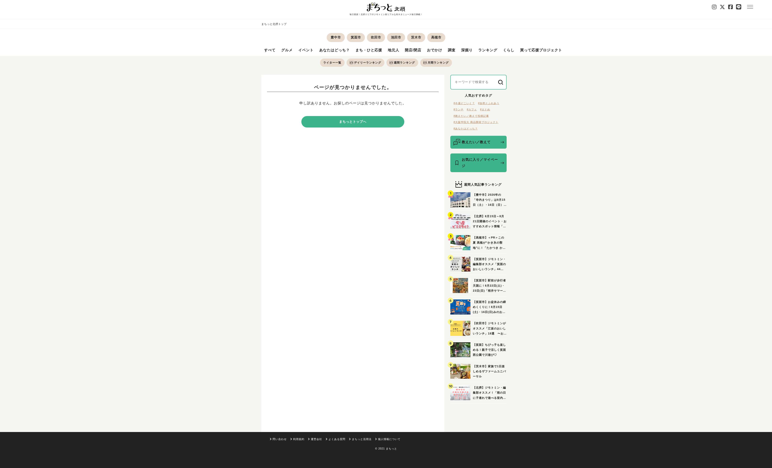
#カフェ (472, 109)
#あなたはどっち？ (466, 128)
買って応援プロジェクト (541, 50)
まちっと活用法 (362, 439)
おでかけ (434, 50)
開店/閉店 (413, 50)
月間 (438, 62)
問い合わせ (280, 439)
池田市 (396, 37)
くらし (508, 50)
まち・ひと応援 (368, 50)
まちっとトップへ (352, 121)
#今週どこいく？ (464, 103)
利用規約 (298, 439)
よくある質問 (337, 439)
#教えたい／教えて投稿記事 (471, 115)
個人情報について (389, 439)
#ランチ (459, 109)
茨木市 (416, 37)
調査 (452, 50)
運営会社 (316, 439)
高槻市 (436, 37)
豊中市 (336, 37)
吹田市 (376, 37)
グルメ (287, 50)
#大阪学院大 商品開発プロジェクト (476, 122)
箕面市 (356, 37)
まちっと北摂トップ (274, 24)
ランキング (487, 50)
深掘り (467, 50)
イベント (306, 50)
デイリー (367, 62)
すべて (270, 50)
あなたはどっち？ (334, 50)
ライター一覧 (332, 62)
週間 (404, 62)
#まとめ (485, 109)
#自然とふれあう (488, 103)
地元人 (393, 50)
